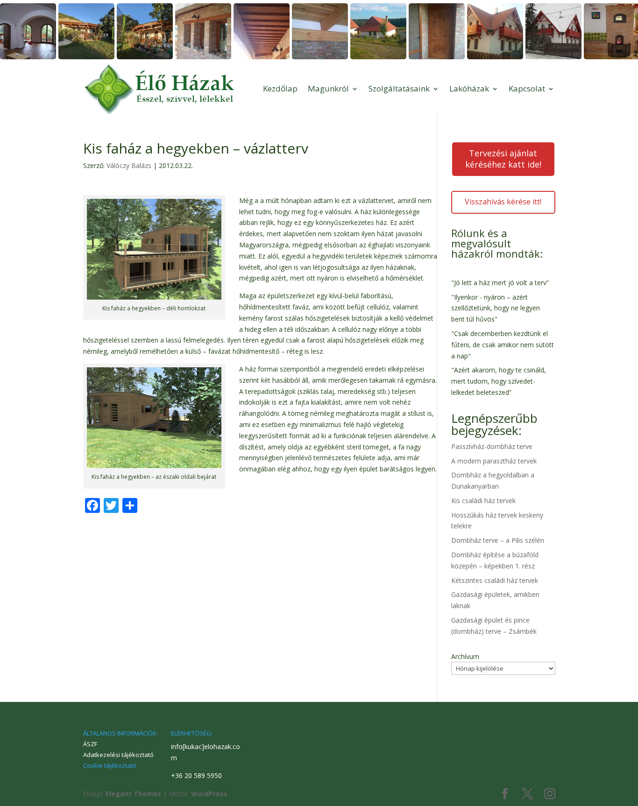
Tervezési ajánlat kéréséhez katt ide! (503, 158)
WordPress (209, 793)
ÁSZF (90, 744)
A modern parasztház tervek (494, 460)
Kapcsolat (527, 88)
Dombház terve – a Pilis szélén (497, 540)
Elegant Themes (133, 793)
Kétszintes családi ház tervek (494, 580)
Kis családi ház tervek (483, 500)
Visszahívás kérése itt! (503, 201)
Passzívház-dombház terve (491, 446)
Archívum (465, 656)
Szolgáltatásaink (399, 88)
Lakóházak (469, 88)
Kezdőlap (280, 88)
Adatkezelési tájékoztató (118, 754)
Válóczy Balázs (128, 165)
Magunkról (328, 88)
